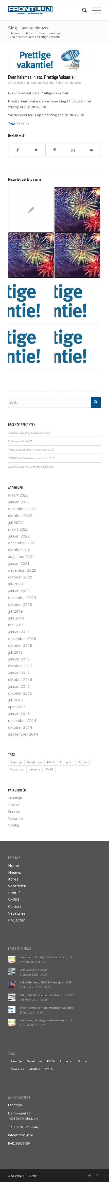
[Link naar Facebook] (97, 1175)
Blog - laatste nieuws (28, 28)
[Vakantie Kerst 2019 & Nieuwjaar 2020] (77, 209)
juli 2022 (15, 522)
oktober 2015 (20, 693)
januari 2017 (19, 672)
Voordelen (17, 885)
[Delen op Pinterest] (55, 150)
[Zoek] (82, 10)
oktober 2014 (20, 727)
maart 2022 (18, 529)
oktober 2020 (20, 576)
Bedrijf (14, 892)
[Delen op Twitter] (36, 150)
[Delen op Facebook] (17, 150)
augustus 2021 (21, 556)
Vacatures (17, 769)
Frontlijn (35, 82)
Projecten (66, 762)
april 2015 (17, 706)
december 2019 (22, 597)
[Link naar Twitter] (89, 1175)
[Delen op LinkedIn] (73, 150)
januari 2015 (19, 713)
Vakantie (48, 82)
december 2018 (22, 638)
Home (13, 865)
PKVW (51, 762)
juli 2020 (15, 583)
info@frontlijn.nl (20, 1135)
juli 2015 (15, 699)
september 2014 (23, 734)
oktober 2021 (20, 549)
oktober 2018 (20, 645)
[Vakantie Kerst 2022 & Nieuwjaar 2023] (31, 255)
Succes (82, 762)
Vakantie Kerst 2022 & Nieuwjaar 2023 (31, 450)
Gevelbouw (34, 762)
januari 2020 (19, 590)
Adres (13, 879)
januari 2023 (19, 501)
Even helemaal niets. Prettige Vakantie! (41, 77)
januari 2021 (19, 563)
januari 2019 (19, 631)
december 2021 (22, 542)
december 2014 (22, 720)
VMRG (49, 769)
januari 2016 (19, 686)
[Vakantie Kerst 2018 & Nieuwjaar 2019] (31, 209)
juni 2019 (16, 617)
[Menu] (94, 10)
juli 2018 (15, 652)
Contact (15, 906)
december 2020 (22, 570)
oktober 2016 (20, 679)
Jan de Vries (73, 82)
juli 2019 (15, 611)
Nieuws (14, 872)
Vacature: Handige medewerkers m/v (29, 433)
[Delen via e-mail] (91, 150)
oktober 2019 (20, 604)
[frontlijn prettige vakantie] (48, 59)
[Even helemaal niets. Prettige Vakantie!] (31, 300)
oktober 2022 (20, 515)
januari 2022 (19, 536)
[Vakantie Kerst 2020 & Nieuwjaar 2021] (77, 255)
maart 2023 (18, 495)
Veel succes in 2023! (20, 441)
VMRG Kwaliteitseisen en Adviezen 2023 (31, 458)
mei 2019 (16, 624)
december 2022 (22, 508)
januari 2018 (19, 658)
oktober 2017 (20, 665)
